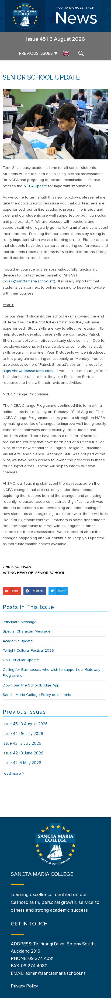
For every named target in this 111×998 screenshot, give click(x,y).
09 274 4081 (40, 958)
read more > (13, 773)
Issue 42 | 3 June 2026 (23, 753)
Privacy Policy (24, 986)
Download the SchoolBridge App (31, 685)
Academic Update (18, 641)
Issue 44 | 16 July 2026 (23, 734)
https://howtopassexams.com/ (28, 371)
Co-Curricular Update (21, 660)
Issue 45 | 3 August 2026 (25, 724)
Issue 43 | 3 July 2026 (22, 743)
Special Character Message (27, 631)
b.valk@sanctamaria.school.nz (29, 281)
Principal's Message (20, 622)
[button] (12, 591)
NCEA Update (35, 186)
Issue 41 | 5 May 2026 (22, 763)
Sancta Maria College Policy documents (37, 695)
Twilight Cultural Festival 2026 (28, 650)
